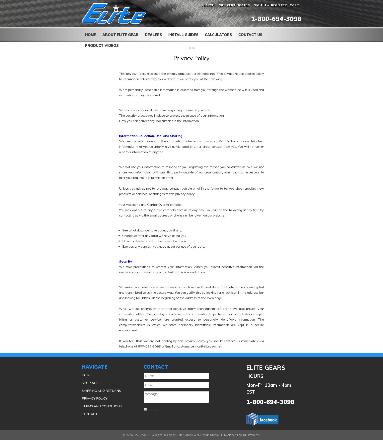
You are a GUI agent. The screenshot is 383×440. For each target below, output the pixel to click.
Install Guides (183, 34)
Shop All (90, 383)
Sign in (260, 5)
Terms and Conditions (102, 406)
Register (279, 5)
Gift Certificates (234, 5)
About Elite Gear (120, 34)
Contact (90, 414)
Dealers (153, 34)
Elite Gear (114, 13)
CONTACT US (250, 34)
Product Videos (102, 45)
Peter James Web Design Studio (198, 435)
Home (90, 34)
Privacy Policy (94, 398)
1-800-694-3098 (276, 19)
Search (207, 5)
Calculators (218, 34)
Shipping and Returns (101, 391)
